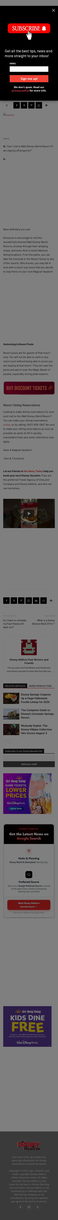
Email (13, 63)
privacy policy (20, 90)
